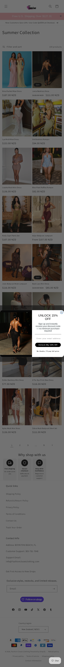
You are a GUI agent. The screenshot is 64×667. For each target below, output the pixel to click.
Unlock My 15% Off (48, 345)
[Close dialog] (61, 312)
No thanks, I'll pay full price (48, 351)
